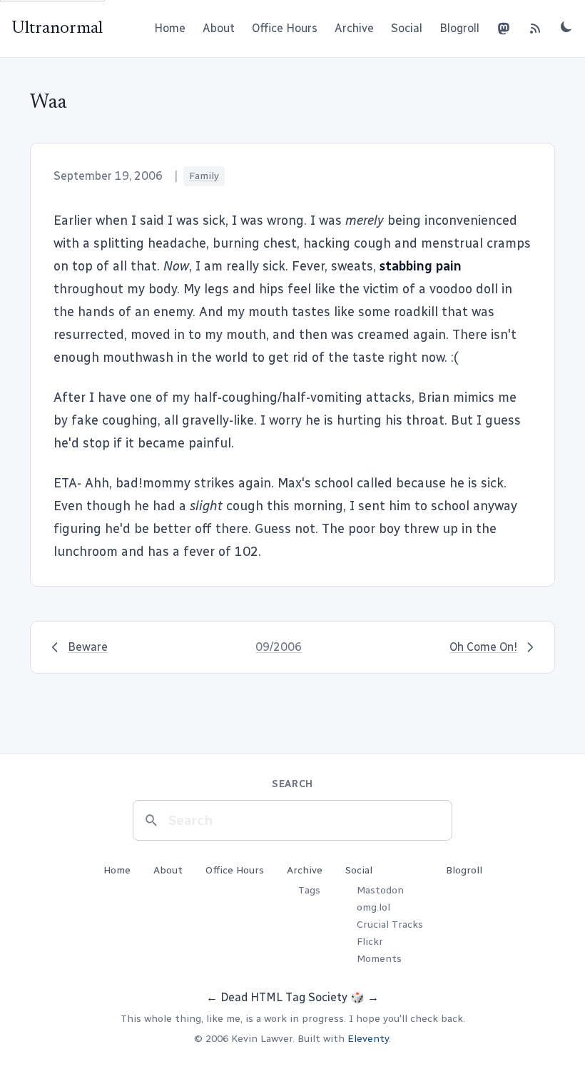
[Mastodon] (504, 28)
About (219, 28)
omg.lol (373, 907)
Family (204, 176)
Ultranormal (57, 28)
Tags (309, 890)
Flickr (370, 942)
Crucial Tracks (390, 924)
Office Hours (284, 28)
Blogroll (459, 28)
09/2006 (278, 647)
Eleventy (368, 1039)
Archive (354, 28)
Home (169, 28)
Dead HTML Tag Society (283, 997)
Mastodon (380, 890)
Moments (379, 959)
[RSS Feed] (535, 28)
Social (406, 28)
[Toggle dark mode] (566, 26)
